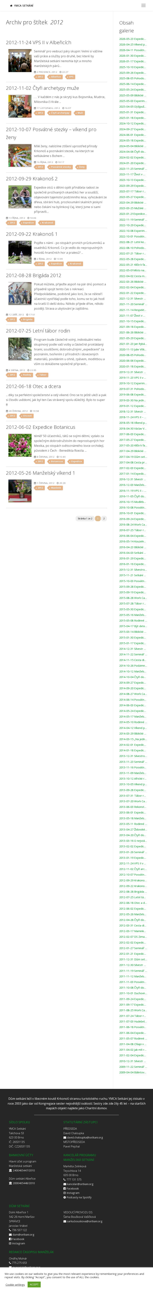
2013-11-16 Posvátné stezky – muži (133, 767)
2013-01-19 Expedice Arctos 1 (133, 858)
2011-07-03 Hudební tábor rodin (133, 1021)
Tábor (42, 374)
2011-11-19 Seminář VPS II (133, 971)
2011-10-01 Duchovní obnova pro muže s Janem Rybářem (133, 993)
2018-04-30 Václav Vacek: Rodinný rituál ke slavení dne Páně (133, 428)
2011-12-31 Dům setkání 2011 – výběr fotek (133, 959)
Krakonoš (47, 222)
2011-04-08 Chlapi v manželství (133, 1044)
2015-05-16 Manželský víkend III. (133, 615)
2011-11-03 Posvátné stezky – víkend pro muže (133, 982)
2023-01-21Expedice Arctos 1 (133, 214)
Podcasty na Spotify (79, 1197)
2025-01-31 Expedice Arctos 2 (133, 112)
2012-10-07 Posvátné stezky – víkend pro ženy (133, 874)
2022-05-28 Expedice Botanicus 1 (133, 259)
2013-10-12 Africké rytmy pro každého (133, 778)
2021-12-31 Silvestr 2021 (133, 298)
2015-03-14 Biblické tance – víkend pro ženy (133, 631)
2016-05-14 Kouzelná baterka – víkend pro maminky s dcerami (133, 541)
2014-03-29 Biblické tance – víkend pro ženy (133, 733)
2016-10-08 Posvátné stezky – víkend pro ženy (133, 507)
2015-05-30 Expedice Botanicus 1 (133, 609)
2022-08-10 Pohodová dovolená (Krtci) (133, 248)
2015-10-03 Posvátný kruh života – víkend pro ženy (133, 581)
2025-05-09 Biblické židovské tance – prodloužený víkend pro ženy (133, 95)
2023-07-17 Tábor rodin (133, 191)
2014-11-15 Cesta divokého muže (133, 660)
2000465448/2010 (24, 1183)
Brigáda (27, 319)
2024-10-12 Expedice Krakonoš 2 (133, 123)
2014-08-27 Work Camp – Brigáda (133, 694)
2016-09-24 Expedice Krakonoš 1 (133, 519)
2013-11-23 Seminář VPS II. (133, 762)
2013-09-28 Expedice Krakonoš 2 (133, 790)
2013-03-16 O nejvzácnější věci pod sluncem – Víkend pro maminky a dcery (133, 840)
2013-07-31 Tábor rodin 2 (133, 795)
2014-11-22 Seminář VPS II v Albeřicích (133, 654)
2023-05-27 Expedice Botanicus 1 (133, 197)
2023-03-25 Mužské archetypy (133, 208)
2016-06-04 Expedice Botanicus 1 (133, 536)
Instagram (73, 1193)
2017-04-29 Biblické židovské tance (133, 451)
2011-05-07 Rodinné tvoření (133, 1038)
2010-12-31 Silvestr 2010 (133, 1061)
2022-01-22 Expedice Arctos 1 (133, 293)
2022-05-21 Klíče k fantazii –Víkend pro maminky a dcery (133, 264)
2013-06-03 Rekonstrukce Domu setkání (133, 807)
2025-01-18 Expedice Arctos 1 (133, 118)
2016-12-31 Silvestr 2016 (133, 479)
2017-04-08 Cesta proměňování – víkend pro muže (133, 462)
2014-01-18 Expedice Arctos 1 (133, 750)
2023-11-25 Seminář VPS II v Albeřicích (133, 168)
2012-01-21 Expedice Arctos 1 (133, 953)
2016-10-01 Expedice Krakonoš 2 (133, 513)
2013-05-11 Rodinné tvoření (133, 824)
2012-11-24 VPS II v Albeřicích (133, 863)
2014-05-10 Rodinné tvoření (133, 722)
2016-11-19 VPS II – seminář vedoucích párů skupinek (133, 490)
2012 (40, 76)
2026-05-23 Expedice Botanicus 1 (133, 39)
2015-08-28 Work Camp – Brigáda (133, 598)
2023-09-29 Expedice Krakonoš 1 (133, 185)
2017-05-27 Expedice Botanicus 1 (133, 440)
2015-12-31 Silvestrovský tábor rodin (133, 569)
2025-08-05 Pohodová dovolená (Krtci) (133, 78)
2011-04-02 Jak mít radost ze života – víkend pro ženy (133, 1049)
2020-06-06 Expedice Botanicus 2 (133, 360)
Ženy (82, 167)
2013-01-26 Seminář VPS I (133, 852)
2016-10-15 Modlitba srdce (133, 502)
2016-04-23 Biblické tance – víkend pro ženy (133, 547)
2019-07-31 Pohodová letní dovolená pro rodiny (133, 389)
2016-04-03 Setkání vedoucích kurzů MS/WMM (133, 553)
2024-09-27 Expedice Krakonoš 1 (133, 129)
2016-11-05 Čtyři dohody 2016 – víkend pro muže (133, 496)
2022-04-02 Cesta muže (133, 276)
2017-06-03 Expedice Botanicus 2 (133, 434)
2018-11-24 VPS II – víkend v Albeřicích (133, 417)
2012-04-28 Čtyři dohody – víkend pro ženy (133, 920)
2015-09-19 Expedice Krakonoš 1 (133, 592)
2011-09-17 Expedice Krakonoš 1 (133, 1004)
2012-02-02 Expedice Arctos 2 (133, 942)
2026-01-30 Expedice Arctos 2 (133, 55)
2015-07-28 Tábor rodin (133, 603)
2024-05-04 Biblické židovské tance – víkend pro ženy (133, 146)
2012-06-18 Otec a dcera (133, 903)
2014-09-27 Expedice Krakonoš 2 (133, 682)
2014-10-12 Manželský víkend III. (133, 671)
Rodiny (27, 374)
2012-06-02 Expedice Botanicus (133, 908)
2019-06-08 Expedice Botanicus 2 (133, 394)
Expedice (28, 222)
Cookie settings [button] (15, 1284)
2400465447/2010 (24, 1170)
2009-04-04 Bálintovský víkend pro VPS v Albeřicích (133, 1072)
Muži (80, 113)
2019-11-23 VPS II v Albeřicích (133, 377)
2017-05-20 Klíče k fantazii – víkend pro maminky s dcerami (133, 445)
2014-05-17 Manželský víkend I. (133, 716)
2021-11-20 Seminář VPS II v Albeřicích (133, 304)
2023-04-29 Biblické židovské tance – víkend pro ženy (133, 202)
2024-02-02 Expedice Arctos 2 (133, 157)
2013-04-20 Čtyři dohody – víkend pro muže (133, 835)
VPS (71, 76)
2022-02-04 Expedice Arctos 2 (133, 287)
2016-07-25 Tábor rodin (133, 530)
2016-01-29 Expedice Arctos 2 (133, 558)
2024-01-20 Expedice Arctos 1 (133, 163)
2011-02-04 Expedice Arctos (133, 1055)
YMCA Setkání (23, 5)
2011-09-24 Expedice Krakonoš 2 (133, 999)
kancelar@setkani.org (80, 1184)
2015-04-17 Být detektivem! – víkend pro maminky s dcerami (133, 626)
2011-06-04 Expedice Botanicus (133, 1033)
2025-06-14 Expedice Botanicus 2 (133, 84)
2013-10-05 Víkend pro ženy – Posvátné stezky (133, 784)
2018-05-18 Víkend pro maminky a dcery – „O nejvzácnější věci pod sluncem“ (133, 423)
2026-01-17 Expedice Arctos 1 (133, 61)
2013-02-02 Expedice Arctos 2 (133, 846)
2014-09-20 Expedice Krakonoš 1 (133, 688)
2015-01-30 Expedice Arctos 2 (133, 637)
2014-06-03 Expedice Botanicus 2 (133, 705)
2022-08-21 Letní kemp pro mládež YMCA (133, 242)
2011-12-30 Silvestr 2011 (133, 965)
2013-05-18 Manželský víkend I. (133, 818)
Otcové (27, 415)
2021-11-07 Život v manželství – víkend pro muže (133, 315)
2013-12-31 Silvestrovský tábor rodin (133, 756)
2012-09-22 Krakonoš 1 (133, 886)
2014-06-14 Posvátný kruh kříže (133, 699)
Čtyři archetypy (60, 113)
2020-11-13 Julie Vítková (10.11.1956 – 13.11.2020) (133, 349)
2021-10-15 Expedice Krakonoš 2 (133, 321)
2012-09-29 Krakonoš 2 (133, 880)
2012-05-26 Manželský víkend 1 (133, 914)
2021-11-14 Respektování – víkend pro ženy (133, 310)
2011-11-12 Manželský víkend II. (133, 976)
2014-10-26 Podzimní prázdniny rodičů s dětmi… (133, 665)
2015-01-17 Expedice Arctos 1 (133, 643)
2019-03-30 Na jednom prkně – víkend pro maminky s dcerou (133, 400)
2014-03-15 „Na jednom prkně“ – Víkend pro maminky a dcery (133, 739)
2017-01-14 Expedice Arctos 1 (133, 473)
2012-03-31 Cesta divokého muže (133, 925)
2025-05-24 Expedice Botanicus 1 (133, 89)
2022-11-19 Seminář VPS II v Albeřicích (133, 219)
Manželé (56, 487)
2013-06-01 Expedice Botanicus (133, 812)
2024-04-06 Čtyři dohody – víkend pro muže (133, 151)
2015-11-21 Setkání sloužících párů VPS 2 (133, 575)
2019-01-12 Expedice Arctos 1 (133, 406)
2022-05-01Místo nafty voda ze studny (133, 270)
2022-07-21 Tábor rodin (133, 253)
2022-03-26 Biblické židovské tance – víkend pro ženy (133, 281)
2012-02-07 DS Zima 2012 (133, 936)
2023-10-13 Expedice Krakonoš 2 (133, 180)
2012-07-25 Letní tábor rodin (133, 897)
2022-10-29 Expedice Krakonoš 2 (133, 225)
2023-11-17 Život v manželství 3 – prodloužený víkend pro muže (133, 174)
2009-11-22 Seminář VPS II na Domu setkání (133, 1066)
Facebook (73, 1188)
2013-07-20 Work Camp (133, 801)
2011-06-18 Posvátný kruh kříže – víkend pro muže (133, 1027)
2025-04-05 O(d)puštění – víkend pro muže (133, 106)
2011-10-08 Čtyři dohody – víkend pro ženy (133, 987)
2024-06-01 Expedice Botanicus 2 (133, 135)
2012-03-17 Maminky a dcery (133, 931)
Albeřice (56, 76)
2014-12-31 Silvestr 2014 (133, 649)
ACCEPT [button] (34, 1284)
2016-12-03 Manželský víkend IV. (133, 485)
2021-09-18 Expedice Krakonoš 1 (133, 327)
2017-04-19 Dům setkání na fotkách (133, 457)
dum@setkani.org (23, 1234)
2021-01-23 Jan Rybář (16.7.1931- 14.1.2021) (133, 344)
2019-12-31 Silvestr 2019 (133, 372)
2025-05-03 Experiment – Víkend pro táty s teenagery (133, 101)
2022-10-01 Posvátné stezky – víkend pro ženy (133, 236)
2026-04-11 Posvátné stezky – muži (133, 50)
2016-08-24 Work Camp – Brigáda (133, 524)
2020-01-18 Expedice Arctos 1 (133, 366)
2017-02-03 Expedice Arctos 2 (133, 468)
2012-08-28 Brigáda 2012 (133, 891)
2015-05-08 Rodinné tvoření (133, 620)
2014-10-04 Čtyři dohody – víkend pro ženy (133, 677)
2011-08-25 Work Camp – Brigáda (133, 1010)
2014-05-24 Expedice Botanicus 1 (133, 711)
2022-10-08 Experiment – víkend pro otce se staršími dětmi (133, 231)
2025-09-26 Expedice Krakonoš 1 (133, 72)
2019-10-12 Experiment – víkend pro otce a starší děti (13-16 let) (133, 383)
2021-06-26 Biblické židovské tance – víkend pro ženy (133, 332)
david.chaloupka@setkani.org (85, 1137)
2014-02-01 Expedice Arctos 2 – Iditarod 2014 (133, 745)
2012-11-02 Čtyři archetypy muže (133, 869)
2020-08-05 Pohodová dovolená (133, 355)
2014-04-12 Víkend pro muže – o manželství (133, 728)
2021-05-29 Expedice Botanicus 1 (133, 338)
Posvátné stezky (61, 167)
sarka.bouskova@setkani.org (84, 1221)
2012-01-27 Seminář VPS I (133, 948)
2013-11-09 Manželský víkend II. (133, 773)
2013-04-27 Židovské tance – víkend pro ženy (133, 829)
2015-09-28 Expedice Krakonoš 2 (133, 586)
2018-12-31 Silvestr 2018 (133, 411)
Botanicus (57, 461)
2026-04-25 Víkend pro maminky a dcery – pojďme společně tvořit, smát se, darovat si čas (133, 44)
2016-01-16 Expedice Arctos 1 (133, 564)
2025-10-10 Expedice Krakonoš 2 (133, 67)
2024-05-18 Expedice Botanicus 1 (133, 140)
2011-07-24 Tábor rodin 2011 (133, 1016)
